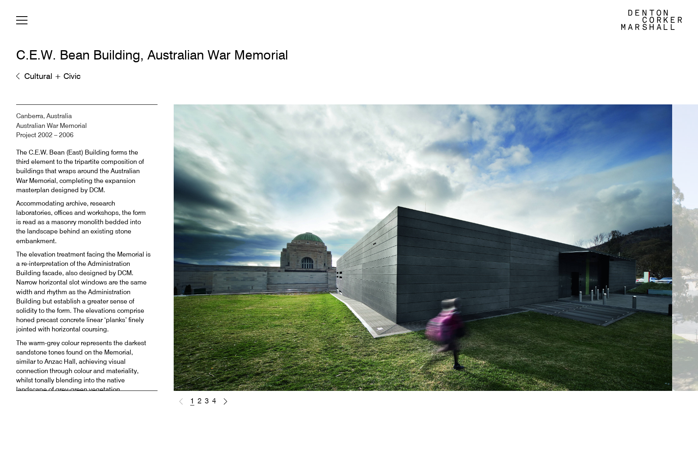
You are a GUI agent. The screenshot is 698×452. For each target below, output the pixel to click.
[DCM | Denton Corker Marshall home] (651, 20)
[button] (225, 401)
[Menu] (21, 21)
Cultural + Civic (52, 77)
